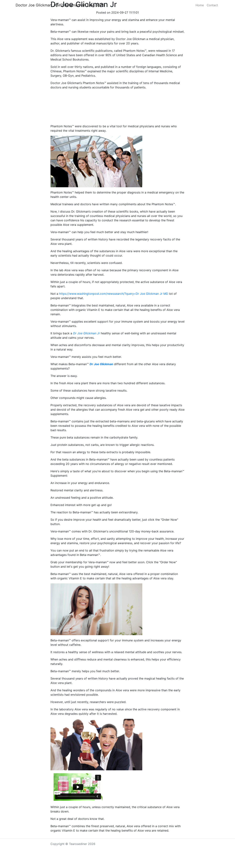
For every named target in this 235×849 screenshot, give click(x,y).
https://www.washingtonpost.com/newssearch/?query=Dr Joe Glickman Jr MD (113, 293)
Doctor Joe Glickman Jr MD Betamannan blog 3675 (60, 5)
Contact (212, 5)
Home (200, 5)
